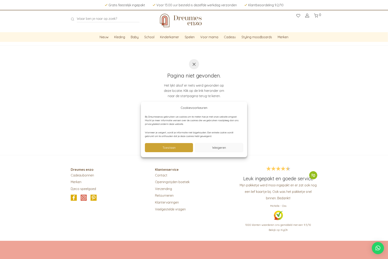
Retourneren (164, 195)
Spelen (190, 37)
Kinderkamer (169, 37)
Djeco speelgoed (83, 189)
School (149, 37)
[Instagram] (84, 198)
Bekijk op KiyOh (278, 229)
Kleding (119, 37)
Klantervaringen (167, 202)
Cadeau (230, 37)
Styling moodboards (256, 37)
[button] (378, 248)
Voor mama (209, 37)
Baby (135, 37)
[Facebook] (74, 198)
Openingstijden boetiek (172, 182)
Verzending (163, 189)
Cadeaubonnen (82, 175)
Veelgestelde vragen (170, 209)
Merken (283, 37)
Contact (161, 175)
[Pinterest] (94, 198)
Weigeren (219, 148)
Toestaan (169, 148)
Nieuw (104, 37)
